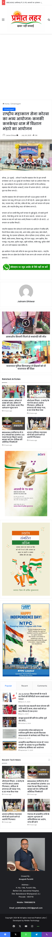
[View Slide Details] (26, 267)
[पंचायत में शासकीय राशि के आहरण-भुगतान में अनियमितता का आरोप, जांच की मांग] (38, 805)
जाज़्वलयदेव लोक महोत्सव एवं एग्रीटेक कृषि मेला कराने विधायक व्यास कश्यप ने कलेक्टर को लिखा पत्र (33, 733)
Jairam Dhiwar (11, 135)
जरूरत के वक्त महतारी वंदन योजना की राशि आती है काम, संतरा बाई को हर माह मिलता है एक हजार (33, 709)
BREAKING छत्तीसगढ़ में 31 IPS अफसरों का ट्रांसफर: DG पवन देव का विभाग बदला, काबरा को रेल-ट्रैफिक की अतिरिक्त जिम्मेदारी (13, 437)
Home (6, 104)
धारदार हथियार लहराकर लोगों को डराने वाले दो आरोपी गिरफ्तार (37, 434)
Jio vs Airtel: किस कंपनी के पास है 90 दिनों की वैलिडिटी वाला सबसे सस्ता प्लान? (33, 696)
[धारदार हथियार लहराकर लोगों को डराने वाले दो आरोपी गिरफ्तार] (38, 423)
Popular (8, 686)
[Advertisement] (26, 68)
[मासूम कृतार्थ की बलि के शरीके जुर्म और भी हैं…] (10, 722)
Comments (42, 686)
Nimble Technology (31, 920)
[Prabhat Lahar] (26, 19)
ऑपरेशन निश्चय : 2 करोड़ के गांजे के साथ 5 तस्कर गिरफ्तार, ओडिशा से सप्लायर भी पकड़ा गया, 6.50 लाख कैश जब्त (38, 405)
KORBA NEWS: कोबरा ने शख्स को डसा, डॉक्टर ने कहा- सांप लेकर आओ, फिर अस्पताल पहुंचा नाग (13, 404)
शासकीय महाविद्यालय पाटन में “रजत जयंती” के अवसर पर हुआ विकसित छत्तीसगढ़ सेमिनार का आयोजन (33, 745)
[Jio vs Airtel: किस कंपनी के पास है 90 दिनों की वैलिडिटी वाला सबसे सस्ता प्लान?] (10, 697)
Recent (24, 686)
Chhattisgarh (16, 104)
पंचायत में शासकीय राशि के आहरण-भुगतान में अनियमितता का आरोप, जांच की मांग (38, 818)
